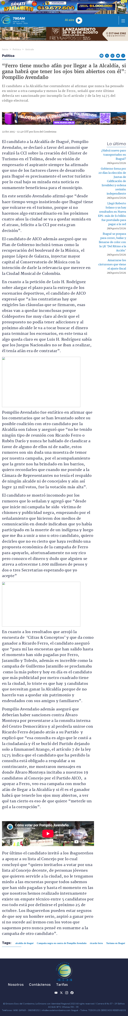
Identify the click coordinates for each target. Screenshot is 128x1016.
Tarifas (62, 985)
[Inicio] (6, 20)
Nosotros (16, 985)
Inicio (5, 49)
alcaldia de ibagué (24, 943)
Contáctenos (40, 985)
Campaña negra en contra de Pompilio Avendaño (61, 943)
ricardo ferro (96, 943)
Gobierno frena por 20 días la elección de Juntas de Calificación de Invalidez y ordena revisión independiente (112, 181)
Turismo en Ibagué (115, 943)
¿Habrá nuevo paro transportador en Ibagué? (113, 154)
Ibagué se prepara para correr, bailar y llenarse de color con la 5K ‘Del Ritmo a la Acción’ (112, 242)
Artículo (29, 49)
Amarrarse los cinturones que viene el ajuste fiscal (112, 264)
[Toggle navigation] (122, 20)
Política (17, 49)
